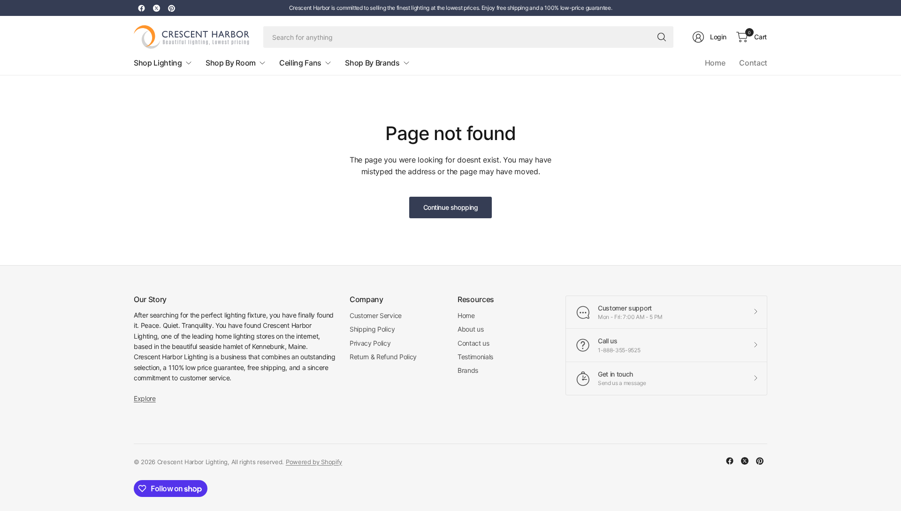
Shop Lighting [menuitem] (158, 62)
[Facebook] (141, 7)
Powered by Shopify (314, 462)
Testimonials (475, 357)
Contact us (473, 343)
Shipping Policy (372, 329)
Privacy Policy (370, 343)
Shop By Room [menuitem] (231, 62)
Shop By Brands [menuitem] (372, 62)
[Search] (661, 37)
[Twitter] (156, 7)
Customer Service (376, 315)
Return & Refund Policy (383, 357)
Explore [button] (145, 398)
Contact (753, 62)
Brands (468, 370)
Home (715, 62)
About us (470, 329)
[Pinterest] (171, 7)
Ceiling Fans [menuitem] (300, 62)
